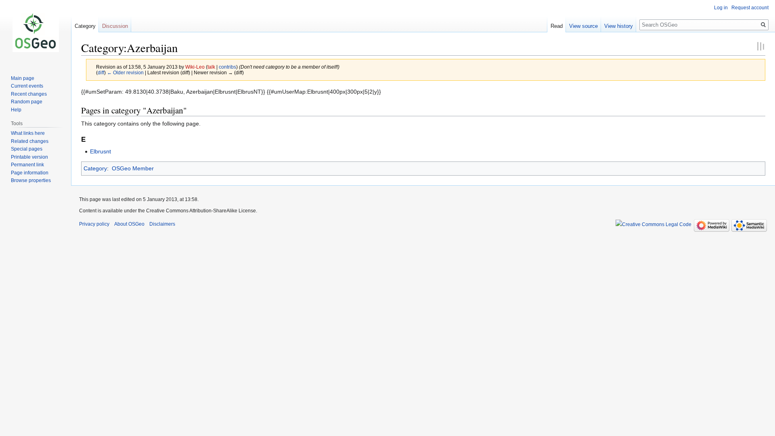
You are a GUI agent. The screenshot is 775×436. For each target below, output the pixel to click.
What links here (28, 133)
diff (101, 72)
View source (583, 26)
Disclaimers (162, 224)
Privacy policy (94, 224)
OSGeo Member (133, 168)
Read (557, 26)
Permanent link (27, 165)
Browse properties (31, 180)
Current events (27, 86)
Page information (29, 173)
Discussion (115, 26)
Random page (26, 102)
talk (211, 66)
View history (618, 26)
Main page (22, 78)
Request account (750, 7)
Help (16, 110)
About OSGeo (129, 224)
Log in (721, 7)
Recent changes (29, 94)
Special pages (26, 149)
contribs (227, 66)
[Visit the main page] (35, 32)
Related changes (29, 141)
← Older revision (125, 72)
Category (95, 168)
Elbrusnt (100, 151)
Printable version (29, 157)
